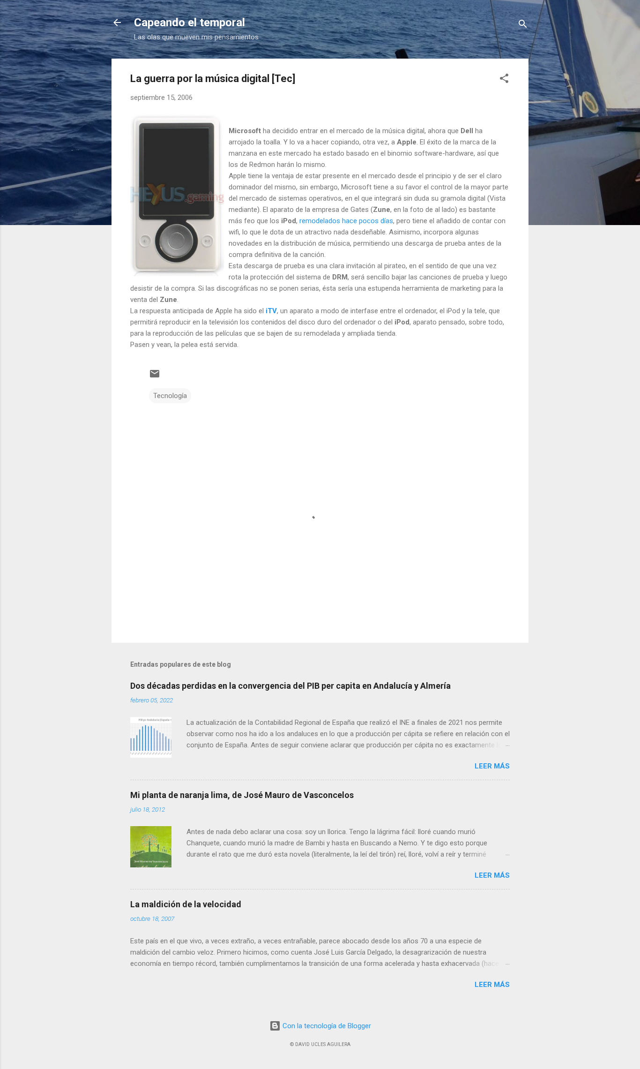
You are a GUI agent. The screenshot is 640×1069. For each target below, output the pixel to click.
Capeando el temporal (189, 22)
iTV (271, 311)
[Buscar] (522, 25)
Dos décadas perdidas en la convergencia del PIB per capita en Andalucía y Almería (290, 686)
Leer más (492, 766)
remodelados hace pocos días (346, 221)
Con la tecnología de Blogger (326, 1026)
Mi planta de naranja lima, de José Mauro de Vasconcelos (242, 795)
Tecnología (170, 395)
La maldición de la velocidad (185, 904)
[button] (504, 80)
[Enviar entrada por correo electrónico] (154, 377)
